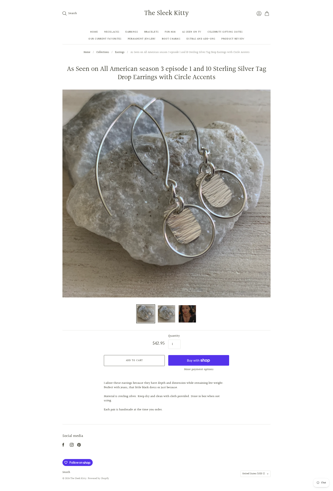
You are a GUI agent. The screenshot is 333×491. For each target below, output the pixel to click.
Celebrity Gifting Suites (225, 32)
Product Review (232, 39)
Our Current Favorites (104, 39)
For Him (170, 32)
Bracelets (151, 32)
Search (66, 472)
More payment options (199, 369)
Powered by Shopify (98, 478)
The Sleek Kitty (166, 13)
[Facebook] (63, 445)
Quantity (174, 336)
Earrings (131, 32)
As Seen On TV (192, 32)
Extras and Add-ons (201, 39)
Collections (102, 52)
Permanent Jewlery (142, 39)
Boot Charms (171, 39)
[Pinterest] (79, 445)
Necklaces (111, 32)
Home (94, 32)
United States (253, 474)
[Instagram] (72, 445)
